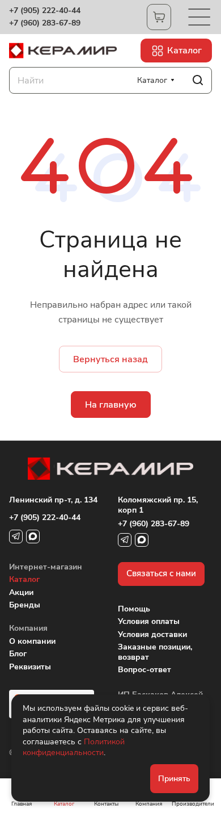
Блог (18, 653)
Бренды (24, 605)
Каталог (24, 579)
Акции (21, 592)
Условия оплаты (149, 621)
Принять (174, 778)
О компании (32, 641)
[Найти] (198, 80)
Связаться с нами (161, 573)
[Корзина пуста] (159, 17)
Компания (28, 628)
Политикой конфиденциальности (74, 747)
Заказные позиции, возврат (155, 652)
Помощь (134, 609)
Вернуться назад (110, 359)
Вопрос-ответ (144, 669)
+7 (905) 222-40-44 (44, 10)
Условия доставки (152, 634)
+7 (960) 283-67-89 (44, 23)
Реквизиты (30, 666)
